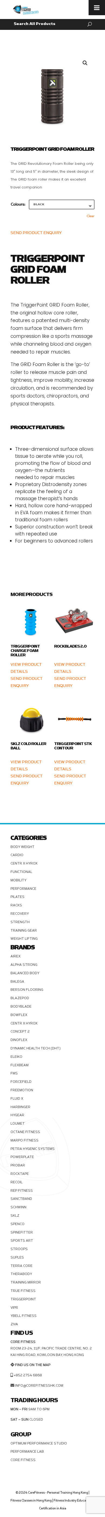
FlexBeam (19, 1065)
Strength (20, 922)
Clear (90, 216)
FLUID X (16, 1098)
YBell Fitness (23, 1316)
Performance (23, 889)
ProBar (17, 1165)
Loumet (17, 1123)
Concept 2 (20, 1031)
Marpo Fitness (24, 1140)
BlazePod (19, 998)
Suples (17, 1257)
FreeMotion (21, 1090)
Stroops (19, 1249)
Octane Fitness (25, 1132)
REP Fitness (21, 1191)
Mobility (18, 880)
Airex (15, 956)
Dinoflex (18, 1040)
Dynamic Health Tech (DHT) (35, 1048)
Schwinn (18, 1207)
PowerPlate (22, 1157)
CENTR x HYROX (23, 863)
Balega (17, 981)
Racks (16, 905)
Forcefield (21, 1082)
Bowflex (18, 1015)
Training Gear (23, 930)
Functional (21, 872)
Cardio (16, 855)
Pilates (17, 897)
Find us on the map (32, 1365)
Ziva (14, 1324)
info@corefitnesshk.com (39, 1385)
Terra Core (21, 1266)
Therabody (21, 1274)
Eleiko (16, 1057)
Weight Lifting (24, 939)
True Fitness (23, 1291)
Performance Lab (27, 1451)
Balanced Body (24, 973)
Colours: (18, 204)
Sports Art (21, 1240)
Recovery (19, 914)
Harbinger (20, 1107)
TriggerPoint (23, 1299)
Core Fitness (23, 1460)
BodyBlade (21, 1006)
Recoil (16, 1182)
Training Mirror (25, 1282)
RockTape (19, 1174)
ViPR (14, 1308)
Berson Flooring (26, 990)
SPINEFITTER (21, 1232)
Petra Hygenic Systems (32, 1149)
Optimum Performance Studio (38, 1443)
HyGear (17, 1115)
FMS (14, 1073)
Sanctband (21, 1199)
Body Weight (22, 847)
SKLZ (14, 1216)
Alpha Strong (23, 965)
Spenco (17, 1224)
